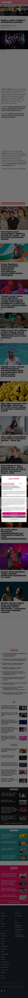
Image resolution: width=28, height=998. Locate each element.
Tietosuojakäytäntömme (14, 519)
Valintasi (20, 483)
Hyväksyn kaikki (14, 513)
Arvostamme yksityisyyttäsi (8, 483)
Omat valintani (14, 516)
